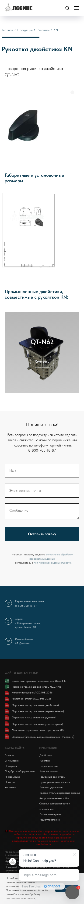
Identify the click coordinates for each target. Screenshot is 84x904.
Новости (10, 782)
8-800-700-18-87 (26, 605)
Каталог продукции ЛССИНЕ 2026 (32, 692)
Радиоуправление (49, 819)
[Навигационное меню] (76, 8)
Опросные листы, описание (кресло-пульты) (37, 724)
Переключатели (48, 766)
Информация (12, 776)
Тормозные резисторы (52, 776)
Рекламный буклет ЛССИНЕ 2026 (31, 698)
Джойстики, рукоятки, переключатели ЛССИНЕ (39, 680)
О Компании (12, 760)
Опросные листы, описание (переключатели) (38, 711)
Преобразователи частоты (54, 782)
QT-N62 (42, 342)
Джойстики (45, 755)
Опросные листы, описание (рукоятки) (34, 717)
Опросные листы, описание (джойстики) (35, 705)
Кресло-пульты (47, 792)
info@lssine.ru (22, 643)
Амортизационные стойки (54, 798)
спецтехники (46, 808)
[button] (67, 8)
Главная (8, 30)
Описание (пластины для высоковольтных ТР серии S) (43, 736)
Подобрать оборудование (20, 771)
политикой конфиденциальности (52, 562)
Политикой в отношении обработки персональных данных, (38, 867)
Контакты (10, 787)
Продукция (25, 30)
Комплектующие (48, 771)
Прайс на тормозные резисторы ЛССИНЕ (36, 686)
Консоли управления (51, 787)
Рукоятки (43, 30)
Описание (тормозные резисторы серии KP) (38, 730)
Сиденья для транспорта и (54, 803)
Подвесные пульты (50, 814)
